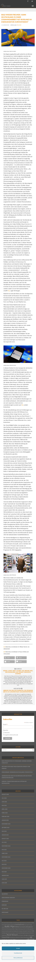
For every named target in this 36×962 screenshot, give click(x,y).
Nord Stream (12, 935)
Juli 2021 (4, 860)
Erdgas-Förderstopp (19, 929)
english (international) (11, 735)
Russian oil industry (20, 937)
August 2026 (5, 794)
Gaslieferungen (5, 933)
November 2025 (6, 824)
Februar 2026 (5, 816)
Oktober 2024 (5, 827)
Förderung (5, 901)
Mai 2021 (4, 864)
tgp (14, 939)
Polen (8, 937)
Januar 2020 (5, 875)
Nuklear (4, 905)
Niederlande (4, 935)
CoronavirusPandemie (26, 927)
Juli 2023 (4, 842)
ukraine (30, 939)
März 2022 (5, 853)
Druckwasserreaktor (11, 929)
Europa (3, 931)
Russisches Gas (27, 937)
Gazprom (14, 933)
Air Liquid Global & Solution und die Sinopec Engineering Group (14, 922)
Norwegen (26, 935)
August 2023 (5, 838)
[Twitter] (33, 1)
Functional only (18, 953)
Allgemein (5, 894)
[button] (9, 657)
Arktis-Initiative (7, 924)
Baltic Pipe (10, 927)
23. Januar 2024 (5, 25)
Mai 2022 (4, 849)
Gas (33, 931)
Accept (18, 948)
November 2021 (6, 857)
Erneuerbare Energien (8, 897)
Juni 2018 (4, 883)
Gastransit (10, 933)
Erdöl (24, 929)
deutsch (7, 732)
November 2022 (6, 846)
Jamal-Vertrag (21, 933)
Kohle (30, 933)
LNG (33, 933)
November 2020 (6, 868)
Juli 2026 (4, 798)
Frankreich (29, 931)
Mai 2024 (4, 831)
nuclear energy (31, 935)
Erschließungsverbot (29, 929)
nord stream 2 (21, 935)
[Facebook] (28, 1)
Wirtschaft (19, 25)
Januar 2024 (5, 835)
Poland (4, 937)
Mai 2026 (4, 805)
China (17, 927)
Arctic (3, 924)
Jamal (17, 933)
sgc (31, 937)
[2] (22, 405)
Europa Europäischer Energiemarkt (11, 931)
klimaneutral (26, 933)
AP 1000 (32, 922)
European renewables (23, 931)
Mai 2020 (4, 871)
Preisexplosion (13, 937)
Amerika (28, 922)
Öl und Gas (5, 908)
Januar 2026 (5, 820)
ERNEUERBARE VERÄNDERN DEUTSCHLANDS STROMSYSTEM (17, 772)
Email (5, 724)
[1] (9, 291)
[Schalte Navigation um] (33, 5)
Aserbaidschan (19, 924)
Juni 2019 (4, 879)
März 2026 (5, 813)
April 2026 (4, 809)
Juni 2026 (4, 801)
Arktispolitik (12, 924)
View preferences (18, 957)
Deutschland (4, 929)
